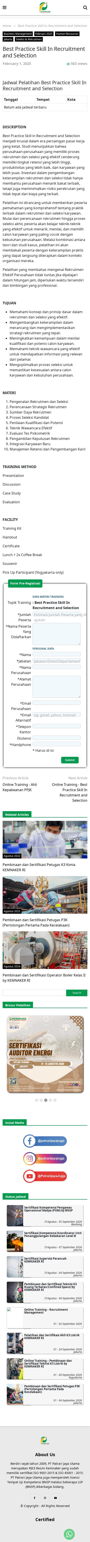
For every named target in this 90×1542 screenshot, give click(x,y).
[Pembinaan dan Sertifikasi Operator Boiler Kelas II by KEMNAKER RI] (45, 949)
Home (7, 26)
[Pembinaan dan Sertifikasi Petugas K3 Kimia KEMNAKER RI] (45, 839)
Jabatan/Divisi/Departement (57, 661)
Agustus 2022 (12, 856)
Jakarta (8, 39)
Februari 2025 (43, 34)
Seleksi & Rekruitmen (29, 39)
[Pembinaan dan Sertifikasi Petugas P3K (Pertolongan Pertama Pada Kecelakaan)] (45, 894)
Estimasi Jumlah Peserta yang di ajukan (60, 617)
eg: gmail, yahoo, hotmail (55, 715)
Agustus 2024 (12, 966)
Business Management (18, 34)
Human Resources (67, 34)
